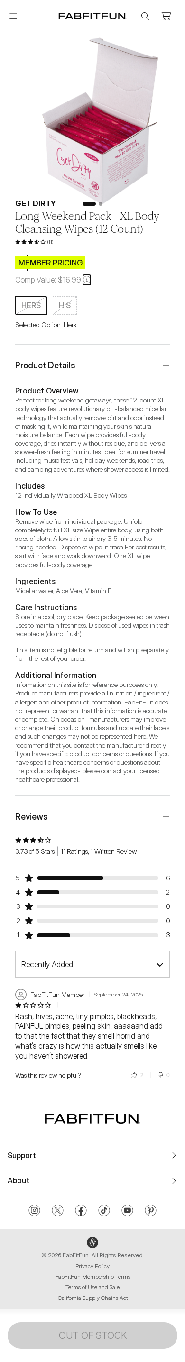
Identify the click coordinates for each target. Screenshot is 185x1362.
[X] (58, 1211)
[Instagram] (34, 1211)
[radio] (31, 305)
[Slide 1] (89, 204)
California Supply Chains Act (93, 1297)
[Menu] (13, 16)
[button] (87, 279)
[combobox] (92, 964)
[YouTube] (127, 1211)
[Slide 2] (100, 204)
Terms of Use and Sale (92, 1286)
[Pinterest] (151, 1211)
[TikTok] (104, 1211)
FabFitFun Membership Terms (92, 1276)
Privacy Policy (92, 1266)
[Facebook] (81, 1211)
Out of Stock (93, 1335)
